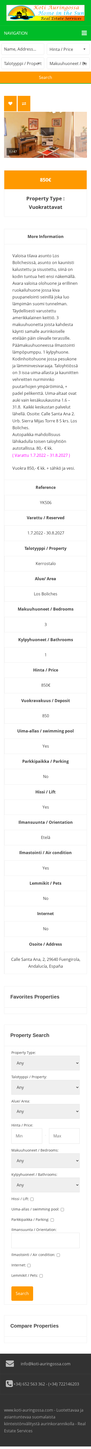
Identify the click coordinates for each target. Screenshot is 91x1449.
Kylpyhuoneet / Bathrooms (34, 1174)
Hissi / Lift (20, 1198)
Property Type (23, 1052)
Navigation (16, 33)
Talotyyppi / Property (29, 1076)
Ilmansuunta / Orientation (34, 1229)
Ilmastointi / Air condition (33, 1254)
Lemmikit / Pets (24, 1275)
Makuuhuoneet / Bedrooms (35, 1150)
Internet (18, 1265)
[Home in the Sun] (45, 13)
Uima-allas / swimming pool (35, 1209)
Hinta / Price (22, 1125)
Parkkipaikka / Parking (30, 1219)
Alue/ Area (20, 1101)
